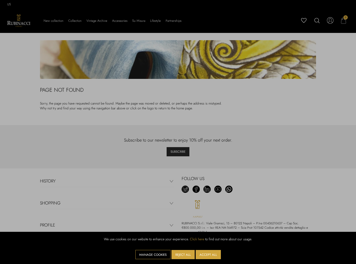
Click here (197, 239)
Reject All (183, 254)
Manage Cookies (153, 254)
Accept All (208, 254)
